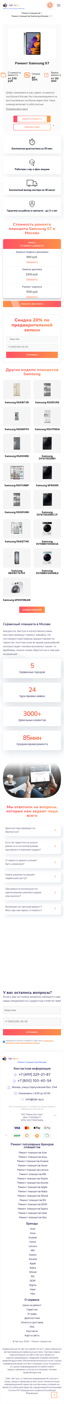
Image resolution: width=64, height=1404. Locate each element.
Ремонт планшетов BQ (33, 1200)
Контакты (32, 1331)
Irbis (33, 1293)
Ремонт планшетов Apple (32, 1187)
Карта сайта (32, 1335)
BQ (32, 1276)
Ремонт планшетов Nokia (32, 1191)
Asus (33, 1233)
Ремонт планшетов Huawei (32, 1161)
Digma (32, 1285)
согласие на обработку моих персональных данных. (29, 1042)
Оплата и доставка (32, 1322)
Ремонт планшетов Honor (33, 1165)
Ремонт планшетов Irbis (33, 1217)
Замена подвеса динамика (32, 252)
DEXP (33, 1280)
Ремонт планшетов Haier (32, 1213)
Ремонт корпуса (32, 286)
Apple (33, 1263)
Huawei (33, 1237)
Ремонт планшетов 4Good (33, 1195)
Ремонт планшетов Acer (33, 1152)
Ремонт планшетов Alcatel (32, 1182)
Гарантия (32, 1309)
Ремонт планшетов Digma (33, 1208)
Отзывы (32, 1313)
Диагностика (32, 1318)
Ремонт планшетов (31, 13)
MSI (33, 1250)
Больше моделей (32, 610)
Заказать (32, 262)
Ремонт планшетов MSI (32, 1174)
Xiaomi (32, 1254)
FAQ (32, 1326)
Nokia (33, 1267)
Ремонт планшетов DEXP (32, 1204)
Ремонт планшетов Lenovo (32, 1169)
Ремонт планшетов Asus (33, 1157)
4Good (32, 1272)
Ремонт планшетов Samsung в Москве (30, 16)
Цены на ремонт (32, 1305)
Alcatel (33, 1259)
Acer (32, 1228)
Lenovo (33, 1246)
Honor (32, 1241)
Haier (33, 1289)
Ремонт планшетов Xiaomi (33, 1178)
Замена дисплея (32, 269)
